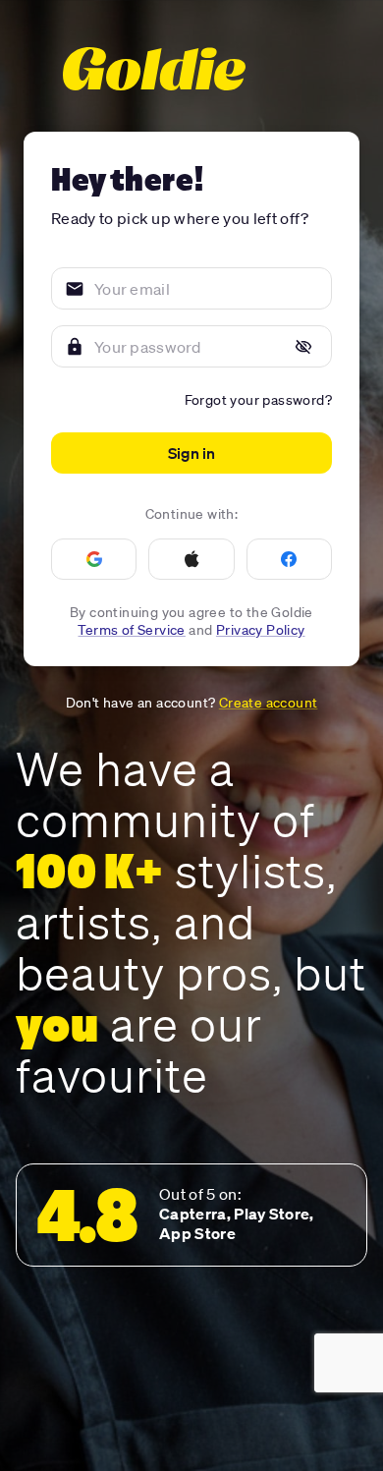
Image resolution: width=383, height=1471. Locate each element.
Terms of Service (131, 630)
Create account (268, 702)
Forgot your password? (258, 400)
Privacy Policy (260, 630)
